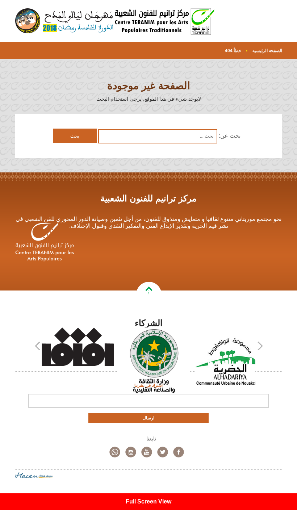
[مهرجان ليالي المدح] (65, 21)
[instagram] (130, 452)
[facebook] (178, 452)
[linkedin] (114, 452)
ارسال (148, 418)
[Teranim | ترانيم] (165, 21)
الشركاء (149, 323)
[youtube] (146, 452)
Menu (274, 26)
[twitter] (162, 452)
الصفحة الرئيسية (267, 50)
